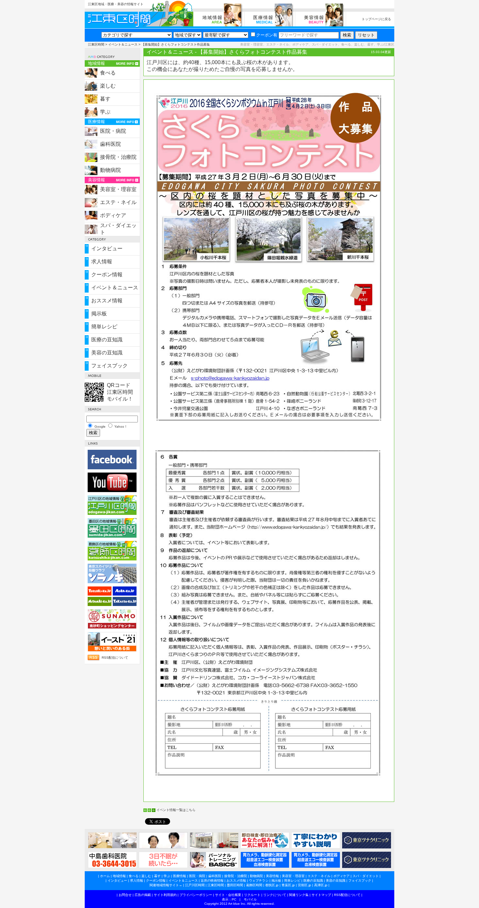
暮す (105, 99)
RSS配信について (115, 657)
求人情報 (101, 261)
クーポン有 (266, 35)
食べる (108, 73)
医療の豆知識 (107, 339)
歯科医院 (110, 144)
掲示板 (99, 313)
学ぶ (105, 112)
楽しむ (108, 86)
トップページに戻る (376, 19)
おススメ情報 (107, 300)
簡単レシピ (104, 326)
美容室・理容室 (118, 189)
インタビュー (107, 248)
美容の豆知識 (107, 352)
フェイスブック (109, 365)
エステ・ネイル (118, 202)
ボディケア (113, 215)
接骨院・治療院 (118, 157)
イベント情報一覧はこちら (176, 810)
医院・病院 (113, 131)
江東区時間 (96, 44)
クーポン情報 (107, 274)
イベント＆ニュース (123, 44)
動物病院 (110, 170)
